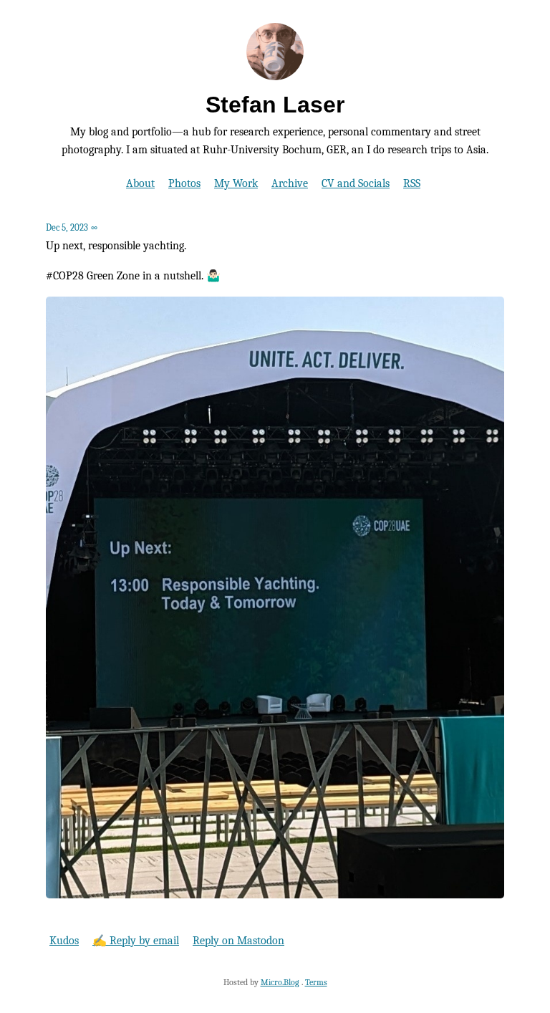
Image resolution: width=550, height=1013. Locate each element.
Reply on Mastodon (238, 940)
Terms (316, 982)
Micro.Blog (280, 982)
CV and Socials (356, 183)
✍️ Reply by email (135, 940)
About (140, 183)
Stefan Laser (275, 104)
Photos (184, 183)
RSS (411, 183)
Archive (289, 183)
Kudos (64, 940)
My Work (236, 183)
